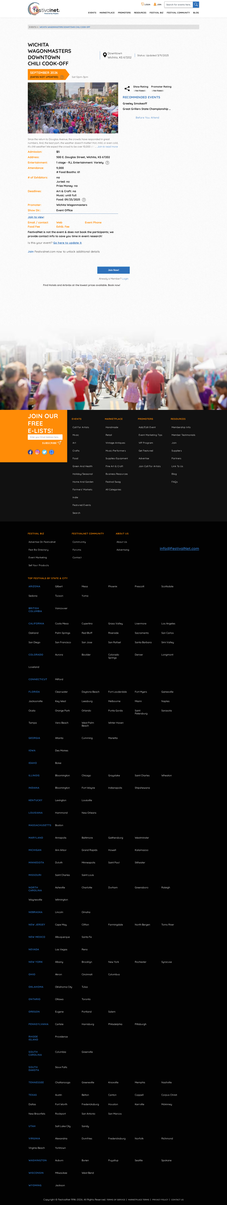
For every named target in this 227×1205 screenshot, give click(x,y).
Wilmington (61, 899)
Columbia (60, 1051)
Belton (85, 1094)
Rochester (140, 961)
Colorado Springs (113, 656)
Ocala (32, 710)
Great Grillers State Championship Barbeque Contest (147, 109)
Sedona (33, 595)
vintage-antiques (115, 442)
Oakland (33, 632)
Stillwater (140, 862)
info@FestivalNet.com (179, 548)
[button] (62, 76)
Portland (87, 1011)
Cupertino (87, 623)
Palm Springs (62, 632)
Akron (58, 974)
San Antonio (88, 1113)
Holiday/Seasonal (83, 473)
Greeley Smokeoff (135, 103)
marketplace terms (138, 1199)
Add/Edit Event (147, 427)
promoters (124, 12)
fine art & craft (114, 466)
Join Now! (113, 270)
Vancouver (61, 608)
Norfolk (139, 1138)
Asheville (60, 887)
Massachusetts (38, 825)
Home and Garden (83, 481)
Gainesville (167, 691)
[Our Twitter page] (44, 452)
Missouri (35, 874)
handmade (112, 427)
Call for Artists (81, 427)
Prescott (139, 586)
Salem (112, 1011)
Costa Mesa (62, 623)
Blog (196, 12)
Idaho (33, 762)
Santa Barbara (143, 642)
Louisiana (36, 812)
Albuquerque (62, 936)
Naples (165, 701)
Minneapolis (88, 862)
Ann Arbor (61, 850)
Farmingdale (115, 924)
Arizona (34, 586)
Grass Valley (115, 623)
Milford (59, 679)
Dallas (32, 1104)
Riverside (113, 632)
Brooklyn (87, 961)
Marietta (113, 737)
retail (109, 434)
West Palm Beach (88, 724)
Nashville (166, 1082)
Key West (60, 701)
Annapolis (60, 837)
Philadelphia (115, 1024)
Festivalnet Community (88, 533)
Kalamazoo (141, 850)
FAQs (175, 481)
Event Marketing (38, 557)
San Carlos (167, 632)
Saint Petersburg (141, 712)
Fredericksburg (90, 1104)
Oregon (34, 1011)
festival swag (113, 481)
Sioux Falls (61, 1067)
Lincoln (59, 912)
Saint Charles (142, 775)
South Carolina (35, 1053)
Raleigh (165, 887)
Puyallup (113, 1160)
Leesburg (87, 701)
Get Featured (146, 450)
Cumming (87, 737)
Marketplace (107, 12)
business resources (117, 473)
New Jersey (37, 924)
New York (36, 961)
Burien (85, 1160)
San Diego (34, 642)
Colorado (36, 654)
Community (79, 541)
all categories (113, 489)
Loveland (34, 666)
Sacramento (142, 632)
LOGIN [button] (147, 4)
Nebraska (35, 912)
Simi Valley (167, 642)
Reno (85, 949)
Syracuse (166, 961)
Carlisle (59, 1024)
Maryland (36, 837)
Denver (139, 654)
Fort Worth (61, 1104)
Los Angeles (168, 623)
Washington (38, 1160)
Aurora (59, 654)
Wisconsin (36, 1172)
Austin (58, 1094)
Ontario (34, 999)
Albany (59, 961)
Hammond (61, 812)
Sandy (85, 1126)
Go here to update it (67, 243)
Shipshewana (142, 787)
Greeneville (88, 1082)
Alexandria (61, 1138)
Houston (113, 1104)
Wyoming (35, 1185)
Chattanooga (62, 1082)
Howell (112, 850)
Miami (138, 701)
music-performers (116, 450)
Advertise (144, 458)
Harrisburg (88, 1024)
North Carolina (35, 889)
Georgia (34, 737)
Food (75, 458)
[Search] (196, 5)
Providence (61, 1036)
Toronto (86, 999)
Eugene (59, 1011)
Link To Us (177, 466)
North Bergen (142, 924)
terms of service (116, 1199)
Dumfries (87, 1138)
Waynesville (35, 899)
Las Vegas (61, 949)
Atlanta (59, 737)
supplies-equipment (117, 458)
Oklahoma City (63, 986)
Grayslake (114, 775)
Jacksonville (36, 701)
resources (140, 12)
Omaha (86, 912)
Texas (33, 1094)
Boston (59, 825)
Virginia (34, 1138)
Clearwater (61, 691)
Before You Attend (147, 117)
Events (77, 418)
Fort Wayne (88, 787)
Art (74, 442)
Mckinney (166, 1104)
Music (76, 434)
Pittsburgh (140, 1024)
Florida (34, 691)
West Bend (88, 1172)
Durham (113, 887)
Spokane (166, 1160)
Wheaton (166, 775)
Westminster (142, 837)
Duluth (59, 862)
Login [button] (125, 278)
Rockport (60, 1113)
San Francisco (63, 642)
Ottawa (59, 999)
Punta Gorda (115, 710)
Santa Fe (87, 936)
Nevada (34, 949)
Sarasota (166, 710)
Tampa (33, 722)
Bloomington (62, 775)
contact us (177, 1199)
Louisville (87, 800)
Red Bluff (87, 632)
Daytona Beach (90, 691)
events (92, 12)
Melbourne (114, 701)
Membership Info (181, 427)
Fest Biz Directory (38, 549)
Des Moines (61, 750)
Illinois (34, 775)
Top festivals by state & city (48, 578)
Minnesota (36, 862)
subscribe (49, 443)
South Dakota (34, 1069)
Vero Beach (61, 722)
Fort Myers (141, 691)
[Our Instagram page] (37, 452)
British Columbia (35, 610)
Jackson (60, 1185)
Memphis (140, 1082)
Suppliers (177, 450)
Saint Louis (88, 874)
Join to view (36, 217)
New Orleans (89, 812)
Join (31, 251)
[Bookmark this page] (51, 452)
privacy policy (160, 1199)
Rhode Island (33, 1038)
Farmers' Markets (82, 489)
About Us (122, 533)
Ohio (32, 974)
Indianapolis (115, 787)
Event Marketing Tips (150, 434)
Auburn (59, 1160)
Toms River (167, 924)
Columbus (114, 974)
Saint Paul (114, 862)
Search (76, 512)
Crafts (76, 450)
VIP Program (146, 442)
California (36, 623)
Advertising (123, 549)
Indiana (34, 787)
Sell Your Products (39, 565)
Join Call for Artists (150, 466)
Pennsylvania (38, 1024)
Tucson (59, 595)
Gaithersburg (115, 837)
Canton (112, 1094)
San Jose (87, 642)
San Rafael (114, 642)
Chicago (86, 775)
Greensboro (141, 887)
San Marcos (115, 1113)
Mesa (85, 586)
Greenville (87, 1051)
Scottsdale (167, 586)
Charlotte (87, 887)
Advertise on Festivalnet (42, 541)
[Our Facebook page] (30, 452)
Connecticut (38, 679)
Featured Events (82, 505)
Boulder (86, 654)
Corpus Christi (169, 1094)
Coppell (139, 1094)
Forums (77, 549)
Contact (77, 557)
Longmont (167, 654)
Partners (176, 458)
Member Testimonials (183, 434)
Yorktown (60, 1147)
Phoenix (112, 586)
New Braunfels (37, 1113)
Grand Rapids (89, 850)
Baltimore (87, 837)
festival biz (156, 12)
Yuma (85, 595)
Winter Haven (116, 722)
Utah (32, 1126)
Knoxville (113, 1082)
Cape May (61, 924)
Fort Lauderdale (117, 691)
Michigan (35, 850)
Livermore (140, 623)
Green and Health (82, 466)
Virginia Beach (37, 1147)
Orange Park (62, 710)
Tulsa (85, 986)
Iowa (32, 750)
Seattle (139, 1160)
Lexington (60, 800)
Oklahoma (36, 986)
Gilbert (59, 586)
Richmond (167, 1138)
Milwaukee (61, 1172)
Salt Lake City (63, 1126)
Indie (75, 497)
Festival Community (178, 12)
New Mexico (37, 936)
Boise (58, 762)
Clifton (85, 924)
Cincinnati (87, 974)
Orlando (86, 710)
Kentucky (35, 800)
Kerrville (139, 1104)
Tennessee (36, 1082)
